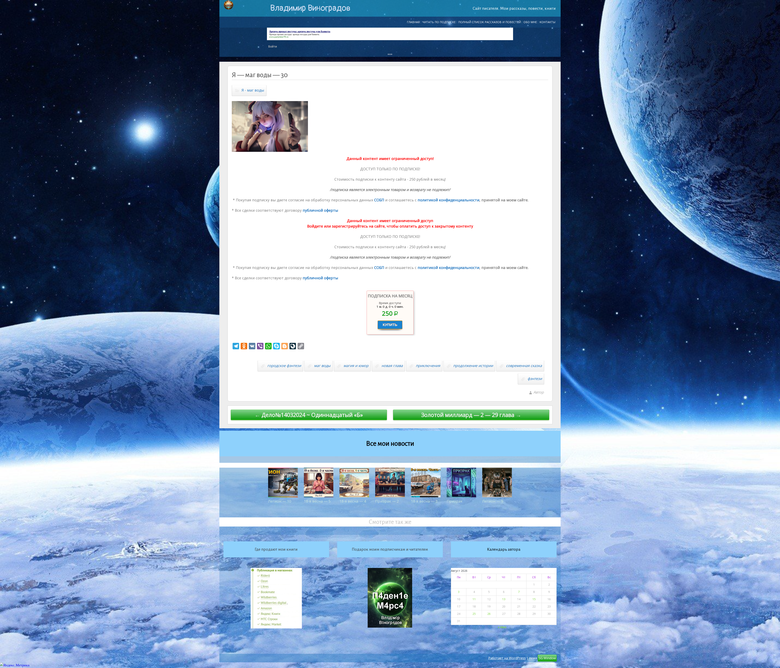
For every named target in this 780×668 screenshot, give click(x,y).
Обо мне (530, 22)
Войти (272, 46)
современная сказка (524, 365)
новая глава (392, 365)
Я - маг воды (253, 90)
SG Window (547, 658)
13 (503, 599)
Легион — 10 (279, 501)
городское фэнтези (284, 365)
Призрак (455, 501)
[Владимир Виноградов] (228, 5)
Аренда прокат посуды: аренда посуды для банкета (294, 34)
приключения (428, 365)
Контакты (547, 22)
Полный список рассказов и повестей (489, 22)
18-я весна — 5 (317, 501)
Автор (538, 392)
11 (474, 599)
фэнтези (535, 378)
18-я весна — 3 (424, 501)
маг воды (322, 365)
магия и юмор (355, 365)
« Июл (502, 627)
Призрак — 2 (387, 501)
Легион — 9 (492, 501)
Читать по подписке (439, 22)
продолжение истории (473, 365)
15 (534, 599)
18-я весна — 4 (352, 501)
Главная (413, 22)
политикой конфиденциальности (448, 199)
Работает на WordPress (507, 658)
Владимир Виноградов (310, 8)
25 (474, 614)
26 (489, 614)
